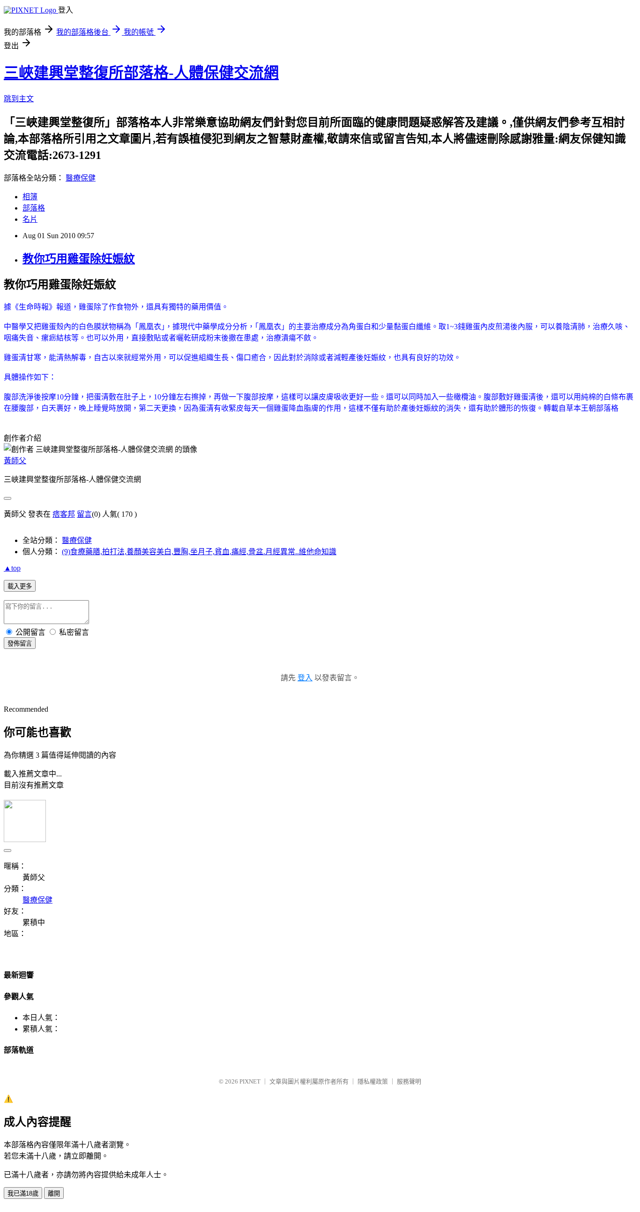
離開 (54, 1193)
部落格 (33, 208)
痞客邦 (63, 514)
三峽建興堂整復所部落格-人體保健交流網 (141, 72)
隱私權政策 (372, 1081)
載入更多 (19, 586)
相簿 (29, 197)
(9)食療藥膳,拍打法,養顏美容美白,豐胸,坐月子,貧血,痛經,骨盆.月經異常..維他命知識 (199, 552)
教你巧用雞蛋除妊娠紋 (78, 259)
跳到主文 (19, 99)
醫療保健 (81, 178)
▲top (12, 568)
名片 (29, 219)
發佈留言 (19, 643)
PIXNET (249, 1081)
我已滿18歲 (22, 1193)
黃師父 (15, 461)
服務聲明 (409, 1081)
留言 (84, 514)
